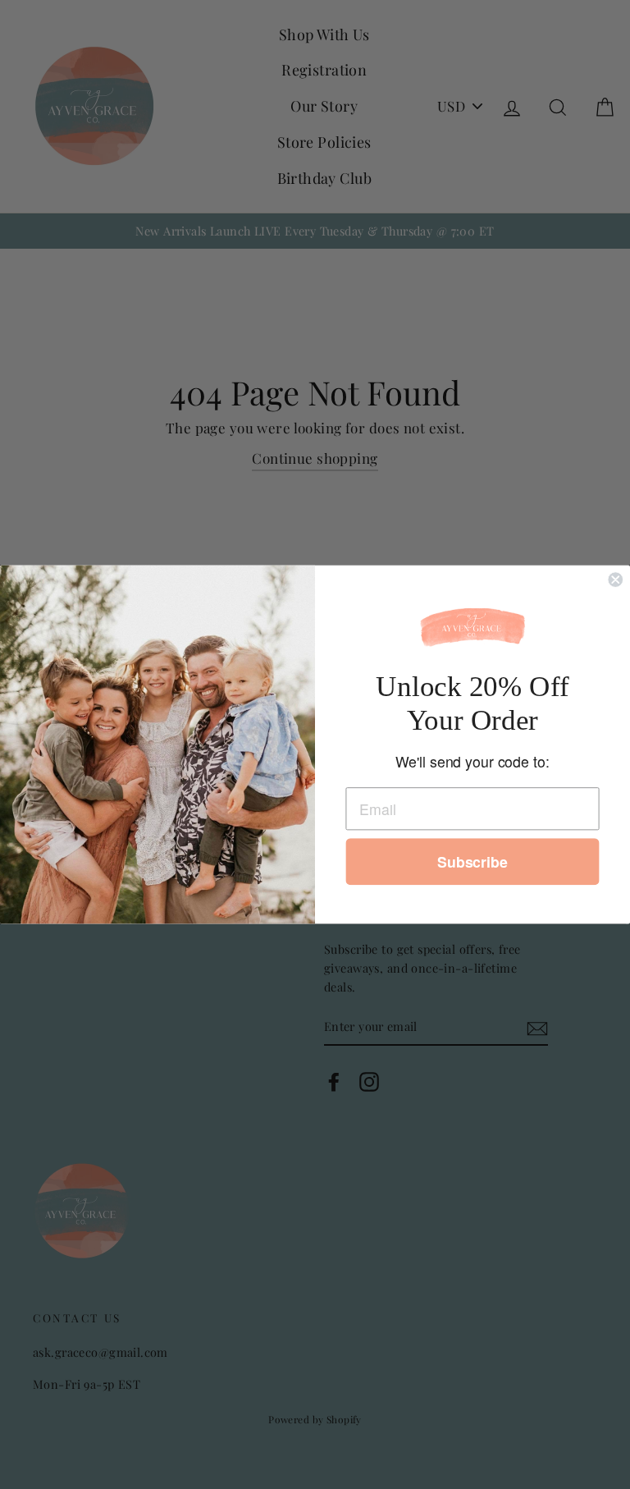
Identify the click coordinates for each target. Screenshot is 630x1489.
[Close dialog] (615, 580)
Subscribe (472, 862)
